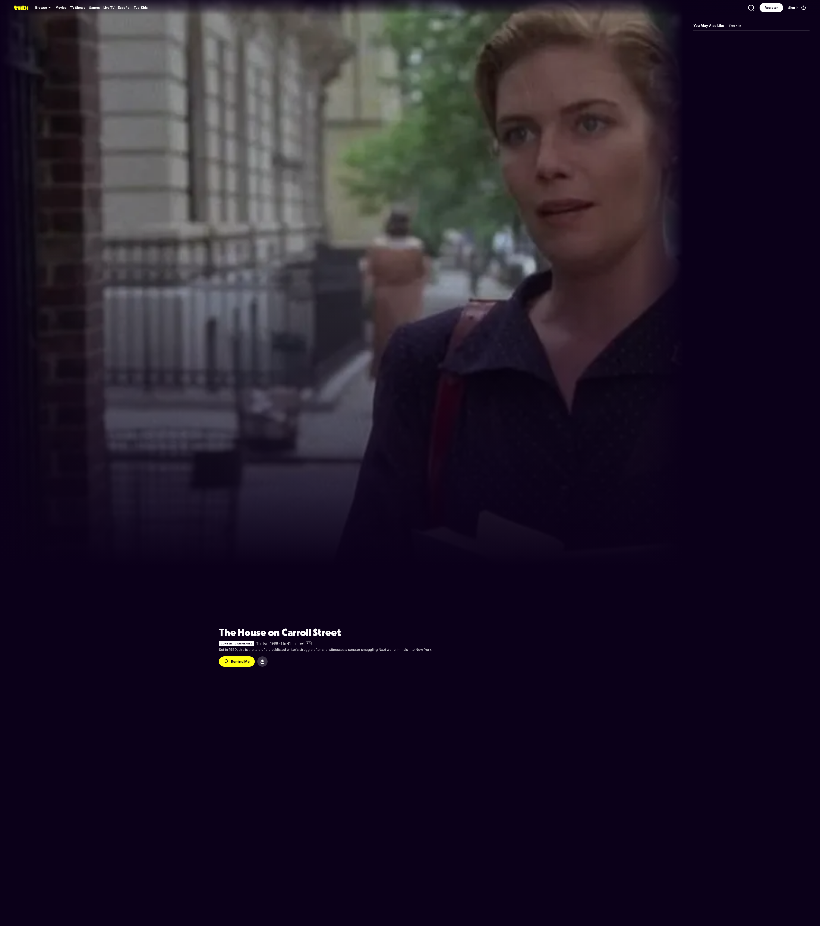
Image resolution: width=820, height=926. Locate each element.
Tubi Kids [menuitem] (141, 7)
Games (94, 7)
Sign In (793, 7)
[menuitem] (44, 7)
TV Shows (77, 7)
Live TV (108, 7)
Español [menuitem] (124, 7)
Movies (61, 7)
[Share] (262, 661)
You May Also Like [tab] (708, 25)
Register (771, 7)
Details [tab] (735, 26)
